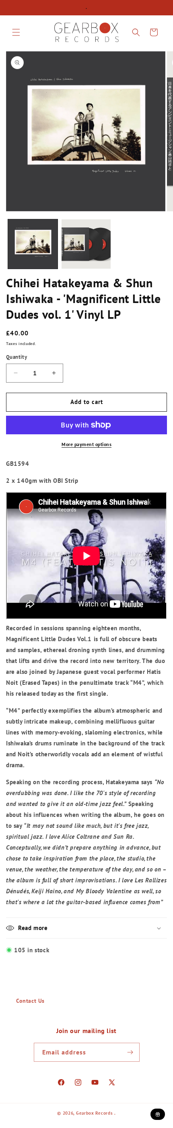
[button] (16, 32)
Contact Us (30, 1000)
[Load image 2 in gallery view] (86, 244)
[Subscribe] (130, 1052)
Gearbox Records (94, 1113)
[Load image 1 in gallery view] (33, 244)
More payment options (86, 444)
